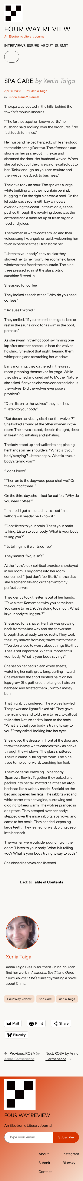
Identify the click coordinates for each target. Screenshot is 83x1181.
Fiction (12, 97)
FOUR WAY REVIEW (37, 29)
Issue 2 (23, 97)
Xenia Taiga (39, 91)
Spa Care (45, 999)
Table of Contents (48, 882)
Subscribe (66, 1137)
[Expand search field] (11, 57)
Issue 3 (34, 97)
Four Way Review (19, 999)
